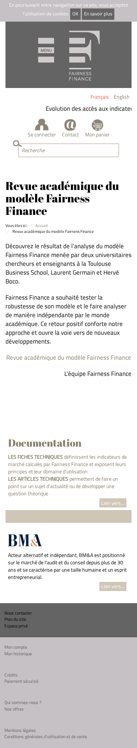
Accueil (41, 225)
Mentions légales (20, 730)
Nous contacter (18, 612)
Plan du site (15, 619)
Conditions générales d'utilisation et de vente (45, 736)
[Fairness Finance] (68, 55)
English (122, 96)
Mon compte (15, 647)
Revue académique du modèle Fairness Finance (68, 357)
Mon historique (18, 653)
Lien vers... (112, 503)
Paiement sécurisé (21, 681)
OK (75, 13)
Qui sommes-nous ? (22, 702)
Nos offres (14, 708)
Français (100, 96)
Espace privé (16, 625)
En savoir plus (98, 13)
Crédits (11, 674)
